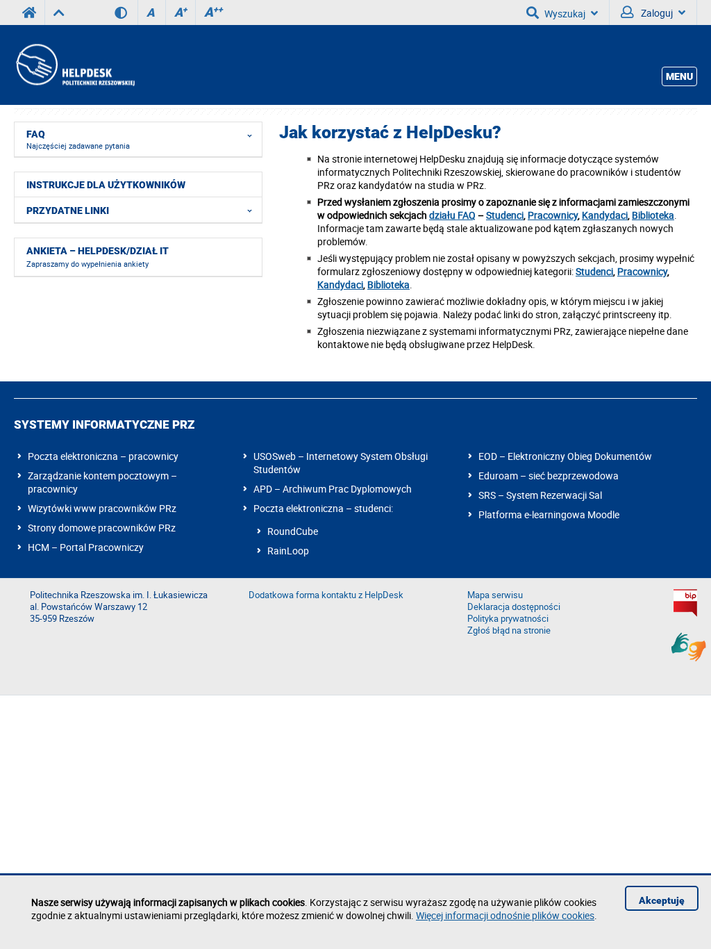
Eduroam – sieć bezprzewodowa (548, 475)
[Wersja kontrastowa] (126, 12)
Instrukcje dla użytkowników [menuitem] (105, 184)
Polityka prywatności (508, 619)
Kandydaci (605, 215)
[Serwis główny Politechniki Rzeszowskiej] (29, 12)
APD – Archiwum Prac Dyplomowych (332, 488)
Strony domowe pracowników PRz (102, 527)
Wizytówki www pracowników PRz (102, 508)
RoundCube (292, 531)
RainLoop (288, 550)
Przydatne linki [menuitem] (67, 210)
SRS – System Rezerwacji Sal (540, 495)
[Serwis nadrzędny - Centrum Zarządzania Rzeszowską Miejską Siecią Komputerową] (58, 12)
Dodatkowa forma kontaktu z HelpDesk (326, 595)
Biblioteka (653, 215)
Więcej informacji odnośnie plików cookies (505, 915)
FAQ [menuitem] (78, 140)
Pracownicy (553, 215)
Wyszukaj (564, 13)
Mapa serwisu (495, 595)
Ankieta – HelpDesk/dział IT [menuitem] (97, 257)
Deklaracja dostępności (513, 607)
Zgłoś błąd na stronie (509, 630)
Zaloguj (656, 12)
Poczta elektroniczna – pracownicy (103, 456)
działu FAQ (452, 215)
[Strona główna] (74, 65)
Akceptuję (662, 900)
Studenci (505, 215)
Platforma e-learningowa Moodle (548, 514)
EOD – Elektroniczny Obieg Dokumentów (565, 456)
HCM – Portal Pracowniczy (86, 547)
